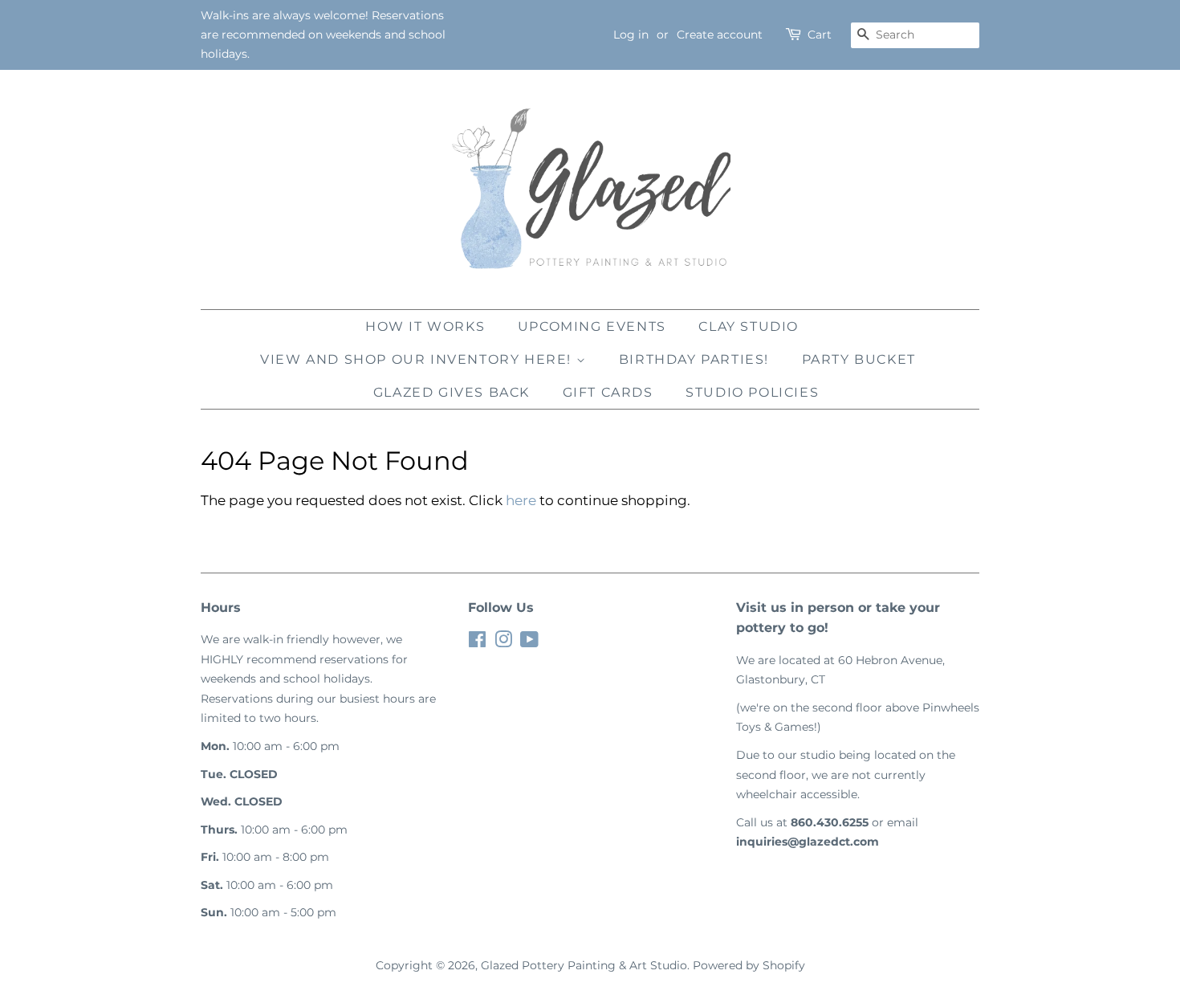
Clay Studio (748, 326)
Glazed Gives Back (451, 392)
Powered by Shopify (749, 965)
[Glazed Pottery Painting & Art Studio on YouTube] (529, 642)
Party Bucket (859, 359)
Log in (631, 34)
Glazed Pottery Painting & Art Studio (584, 965)
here (521, 500)
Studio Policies (752, 392)
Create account (720, 34)
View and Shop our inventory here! (418, 359)
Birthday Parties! (694, 359)
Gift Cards (608, 392)
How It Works (425, 326)
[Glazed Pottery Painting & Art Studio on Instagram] (503, 642)
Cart (820, 34)
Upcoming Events (592, 326)
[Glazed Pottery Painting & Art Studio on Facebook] (477, 642)
